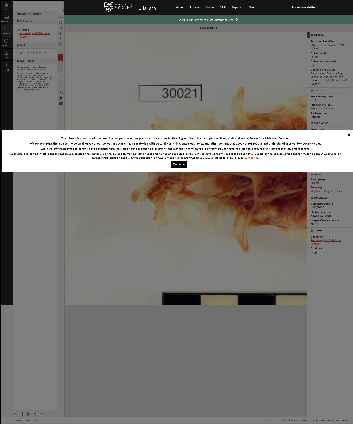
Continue (179, 164)
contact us (251, 158)
